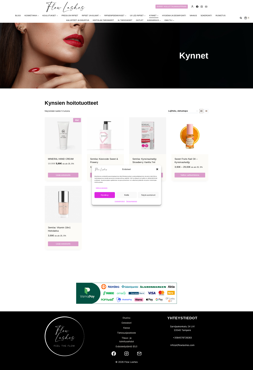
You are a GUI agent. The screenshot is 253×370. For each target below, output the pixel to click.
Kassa (126, 327)
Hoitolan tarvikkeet (103, 20)
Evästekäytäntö (120, 201)
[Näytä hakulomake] (241, 18)
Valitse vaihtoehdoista (190, 175)
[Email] (206, 6)
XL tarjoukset (125, 20)
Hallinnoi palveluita (101, 188)
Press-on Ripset (70, 15)
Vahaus (193, 15)
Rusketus (220, 15)
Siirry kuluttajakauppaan (171, 6)
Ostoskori (126, 322)
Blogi (18, 15)
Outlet (139, 20)
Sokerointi (206, 15)
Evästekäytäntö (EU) (126, 346)
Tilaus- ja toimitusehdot (126, 340)
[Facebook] (197, 6)
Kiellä (126, 195)
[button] (157, 169)
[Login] (192, 6)
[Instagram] (201, 6)
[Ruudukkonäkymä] (201, 111)
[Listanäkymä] (206, 111)
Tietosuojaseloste (131, 201)
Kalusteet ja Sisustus (77, 20)
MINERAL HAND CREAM (61, 159)
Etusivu (126, 318)
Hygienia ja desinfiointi (174, 15)
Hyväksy (105, 195)
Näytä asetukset (148, 195)
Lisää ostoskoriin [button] (63, 175)
